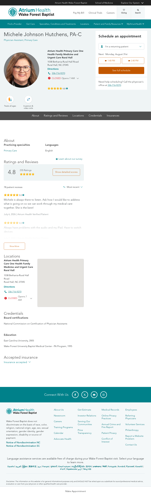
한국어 (89, 466)
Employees (131, 409)
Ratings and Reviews (56, 115)
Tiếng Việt (87, 469)
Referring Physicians (130, 417)
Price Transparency (84, 431)
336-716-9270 (58, 73)
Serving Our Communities (85, 423)
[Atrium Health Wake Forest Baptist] (31, 12)
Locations (84, 24)
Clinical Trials (95, 12)
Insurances (113, 115)
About (35, 115)
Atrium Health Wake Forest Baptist (71, 2)
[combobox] (121, 46)
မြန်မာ (24, 466)
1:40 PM (111, 60)
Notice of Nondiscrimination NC (23, 442)
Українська (71, 469)
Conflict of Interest (107, 440)
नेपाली (104, 466)
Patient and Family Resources (107, 24)
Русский (130, 466)
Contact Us (131, 444)
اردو (79, 469)
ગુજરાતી (54, 466)
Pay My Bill (78, 12)
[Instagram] (103, 394)
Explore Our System (130, 2)
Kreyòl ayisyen (64, 466)
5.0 (20, 195)
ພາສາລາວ (97, 466)
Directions (53, 69)
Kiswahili (139, 466)
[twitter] (84, 394)
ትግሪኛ (62, 469)
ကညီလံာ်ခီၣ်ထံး (78, 466)
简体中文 (32, 466)
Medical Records (110, 409)
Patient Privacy (109, 433)
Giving (124, 13)
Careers (111, 12)
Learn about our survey (70, 158)
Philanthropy (131, 430)
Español (11, 466)
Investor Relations (87, 415)
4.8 (64, 88)
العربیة (18, 466)
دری (39, 466)
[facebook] (75, 394)
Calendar (58, 433)
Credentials (95, 115)
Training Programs (63, 427)
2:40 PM (134, 60)
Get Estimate (84, 409)
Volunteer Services (135, 424)
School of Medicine (104, 2)
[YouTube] (94, 394)
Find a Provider (15, 24)
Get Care (30, 24)
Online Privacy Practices (109, 417)
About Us (59, 409)
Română (121, 466)
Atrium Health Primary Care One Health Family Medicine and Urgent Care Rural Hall (65, 54)
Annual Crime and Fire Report (111, 425)
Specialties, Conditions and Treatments (58, 24)
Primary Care (10, 150)
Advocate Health (62, 438)
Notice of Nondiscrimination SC (23, 445)
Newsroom (59, 415)
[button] (75, 491)
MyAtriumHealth (134, 24)
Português (112, 466)
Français (45, 466)
